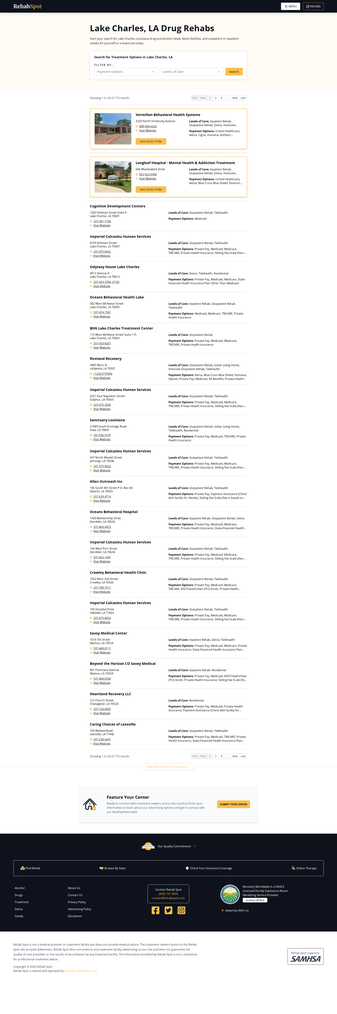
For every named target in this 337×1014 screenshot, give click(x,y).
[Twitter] (168, 910)
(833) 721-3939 (168, 894)
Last (243, 97)
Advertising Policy (79, 909)
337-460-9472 (102, 527)
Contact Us (75, 895)
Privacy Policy (77, 902)
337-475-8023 (102, 618)
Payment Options (110, 71)
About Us (74, 888)
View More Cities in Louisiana (166, 767)
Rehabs (315, 6)
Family (19, 916)
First (194, 97)
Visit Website (147, 130)
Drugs (19, 895)
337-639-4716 (102, 496)
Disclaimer (75, 916)
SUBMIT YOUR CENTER (233, 804)
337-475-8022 (102, 252)
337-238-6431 (102, 739)
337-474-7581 (102, 312)
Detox (19, 909)
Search (234, 71)
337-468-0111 (102, 648)
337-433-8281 (102, 343)
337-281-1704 (102, 221)
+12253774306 (102, 374)
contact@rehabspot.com (168, 898)
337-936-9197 (102, 435)
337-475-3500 (102, 405)
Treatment (22, 902)
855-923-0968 (148, 174)
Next (235, 97)
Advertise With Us (237, 910)
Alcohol (20, 888)
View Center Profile (151, 141)
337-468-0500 (102, 679)
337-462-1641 (102, 557)
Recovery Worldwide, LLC (80, 971)
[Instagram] (181, 910)
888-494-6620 (148, 126)
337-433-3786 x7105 (106, 282)
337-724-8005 (102, 709)
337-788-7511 (102, 588)
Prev (203, 97)
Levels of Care (173, 71)
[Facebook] (155, 910)
